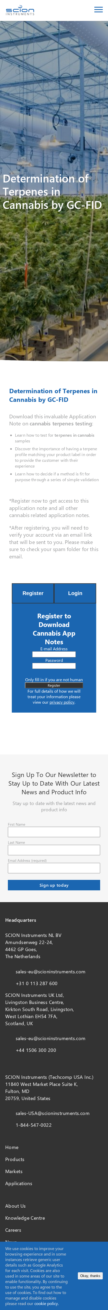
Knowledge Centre (25, 1218)
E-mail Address (54, 648)
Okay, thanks (90, 1276)
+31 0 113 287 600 (36, 983)
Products (15, 1159)
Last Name (16, 842)
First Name (16, 824)
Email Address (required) (27, 860)
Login (75, 593)
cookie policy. (46, 1303)
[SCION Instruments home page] (20, 13)
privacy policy (62, 702)
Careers (13, 1230)
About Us (15, 1206)
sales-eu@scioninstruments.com (51, 971)
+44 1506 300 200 (36, 1050)
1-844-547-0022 (34, 1125)
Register (33, 593)
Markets (14, 1171)
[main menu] (98, 10)
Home (12, 1147)
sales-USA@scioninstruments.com (53, 1113)
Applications (18, 1183)
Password (54, 660)
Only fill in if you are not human (54, 679)
